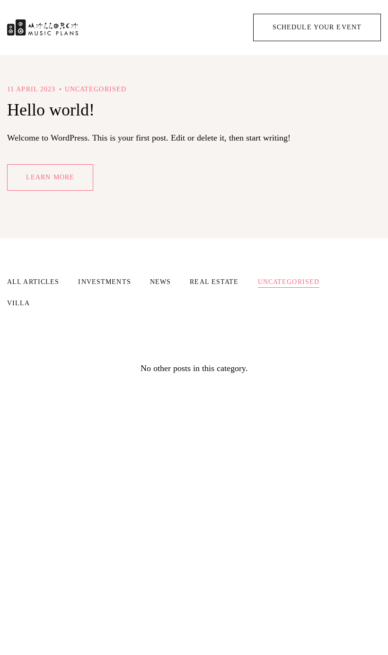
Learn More (50, 177)
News (160, 281)
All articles (33, 281)
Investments (104, 281)
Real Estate (214, 281)
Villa (18, 303)
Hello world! (51, 109)
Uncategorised (96, 89)
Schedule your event (317, 27)
